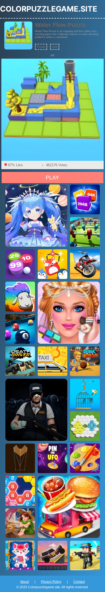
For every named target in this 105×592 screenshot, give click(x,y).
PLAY (52, 177)
